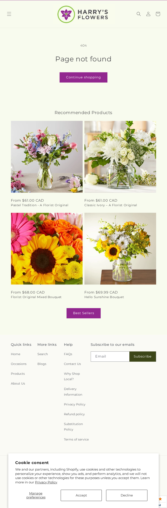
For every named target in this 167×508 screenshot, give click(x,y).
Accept (81, 495)
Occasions (19, 364)
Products (18, 374)
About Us (18, 383)
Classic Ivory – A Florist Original (110, 205)
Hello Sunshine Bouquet (104, 297)
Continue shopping (83, 77)
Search (42, 354)
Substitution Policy (73, 426)
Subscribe (143, 356)
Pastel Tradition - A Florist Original (39, 205)
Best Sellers (83, 313)
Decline (127, 495)
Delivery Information (73, 391)
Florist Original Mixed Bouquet (36, 297)
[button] (9, 14)
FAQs (68, 354)
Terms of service (76, 439)
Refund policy (74, 414)
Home (15, 354)
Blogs (41, 364)
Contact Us (72, 364)
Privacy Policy (46, 482)
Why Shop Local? (72, 376)
